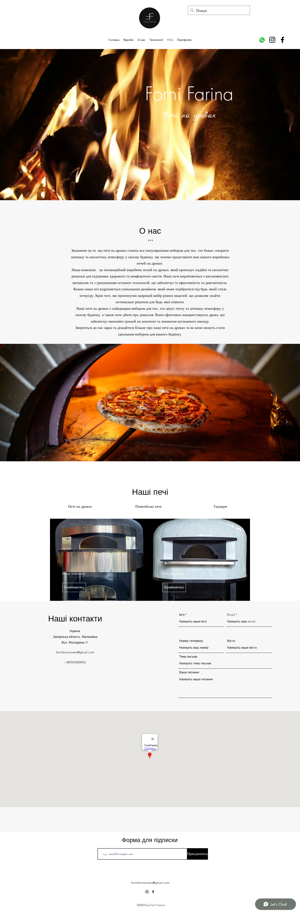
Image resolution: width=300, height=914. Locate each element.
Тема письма (188, 656)
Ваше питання (189, 672)
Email (231, 614)
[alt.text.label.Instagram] (272, 40)
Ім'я (181, 614)
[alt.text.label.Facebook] (282, 40)
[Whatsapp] (262, 40)
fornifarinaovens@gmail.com (75, 652)
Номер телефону (191, 640)
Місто (231, 640)
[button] (74, 587)
